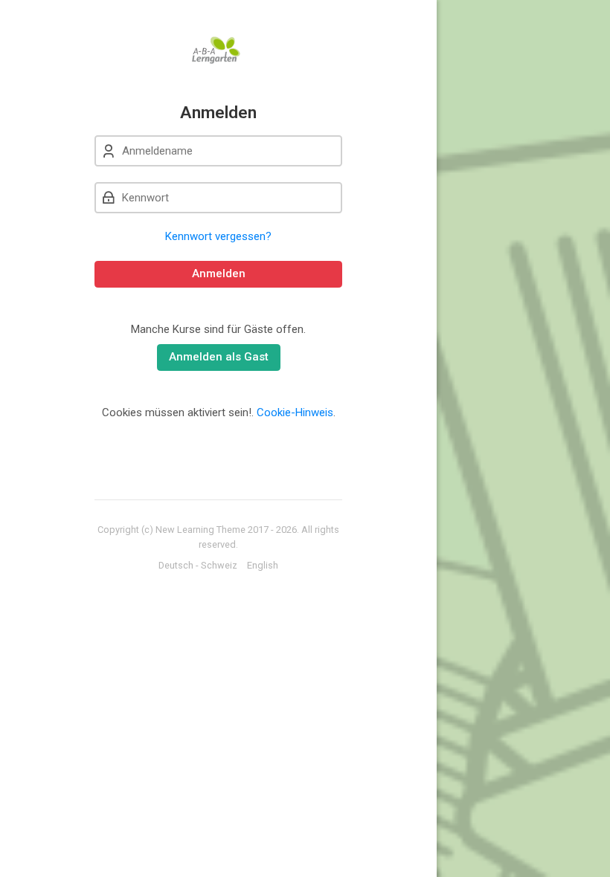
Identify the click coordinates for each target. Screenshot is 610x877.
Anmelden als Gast (219, 356)
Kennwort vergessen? (218, 236)
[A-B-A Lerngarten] (218, 51)
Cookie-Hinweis (295, 412)
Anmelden (218, 273)
